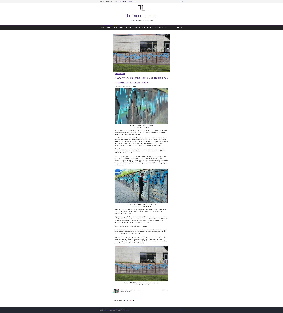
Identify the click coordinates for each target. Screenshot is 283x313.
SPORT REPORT (164, 290)
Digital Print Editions (161, 27)
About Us (128, 27)
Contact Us (137, 27)
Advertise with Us (147, 27)
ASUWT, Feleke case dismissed (125, 1)
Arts (115, 27)
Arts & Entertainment (119, 73)
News (102, 27)
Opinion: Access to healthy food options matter (130, 291)
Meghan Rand (127, 86)
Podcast (121, 27)
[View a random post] (182, 27)
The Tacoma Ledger (141, 15)
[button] (111, 27)
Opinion (108, 27)
